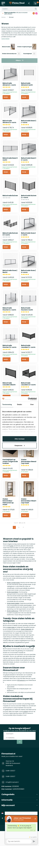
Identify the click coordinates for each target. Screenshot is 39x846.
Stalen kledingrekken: (13, 603)
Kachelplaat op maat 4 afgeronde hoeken (10, 461)
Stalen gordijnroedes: (13, 582)
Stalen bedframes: (12, 611)
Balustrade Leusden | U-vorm (28, 384)
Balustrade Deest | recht (10, 159)
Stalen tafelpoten (26, 629)
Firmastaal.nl (21, 680)
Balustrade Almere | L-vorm (9, 84)
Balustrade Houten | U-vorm (9, 346)
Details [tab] (19, 404)
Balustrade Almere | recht (27, 84)
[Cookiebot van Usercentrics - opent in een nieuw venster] (28, 399)
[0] (35, 3)
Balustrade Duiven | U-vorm (10, 234)
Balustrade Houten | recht (27, 309)
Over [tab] (32, 404)
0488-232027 (10, 771)
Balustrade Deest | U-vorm (28, 159)
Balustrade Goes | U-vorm (28, 271)
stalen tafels (11, 627)
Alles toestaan (19, 439)
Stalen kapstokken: (12, 592)
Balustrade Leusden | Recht (9, 384)
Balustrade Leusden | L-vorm (28, 346)
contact (25, 711)
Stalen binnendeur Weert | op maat (28, 501)
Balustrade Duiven (10, 195)
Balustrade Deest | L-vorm (28, 122)
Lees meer (6, 39)
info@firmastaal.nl (12, 782)
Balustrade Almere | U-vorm (9, 122)
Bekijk (6, 97)
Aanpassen (18, 445)
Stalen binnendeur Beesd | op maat (28, 461)
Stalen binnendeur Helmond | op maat (8, 502)
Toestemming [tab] (7, 404)
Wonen (11, 17)
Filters (18, 60)
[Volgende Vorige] (23, 527)
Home (4, 17)
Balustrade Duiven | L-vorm (28, 196)
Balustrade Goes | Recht (10, 271)
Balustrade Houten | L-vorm (9, 309)
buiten (12, 546)
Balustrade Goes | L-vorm (28, 234)
